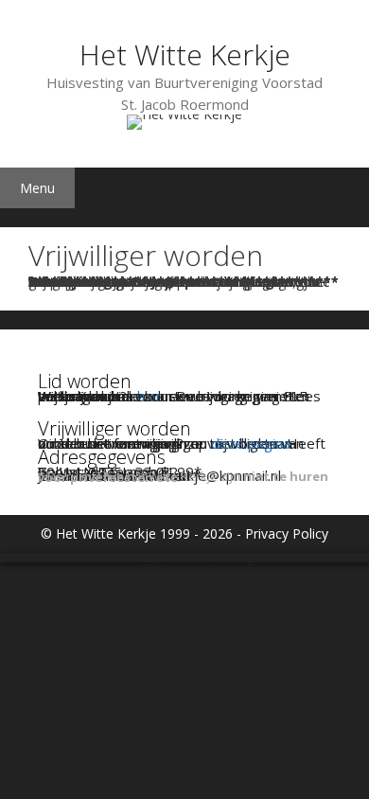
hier (149, 395)
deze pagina (250, 443)
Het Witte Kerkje (184, 54)
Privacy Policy (286, 533)
